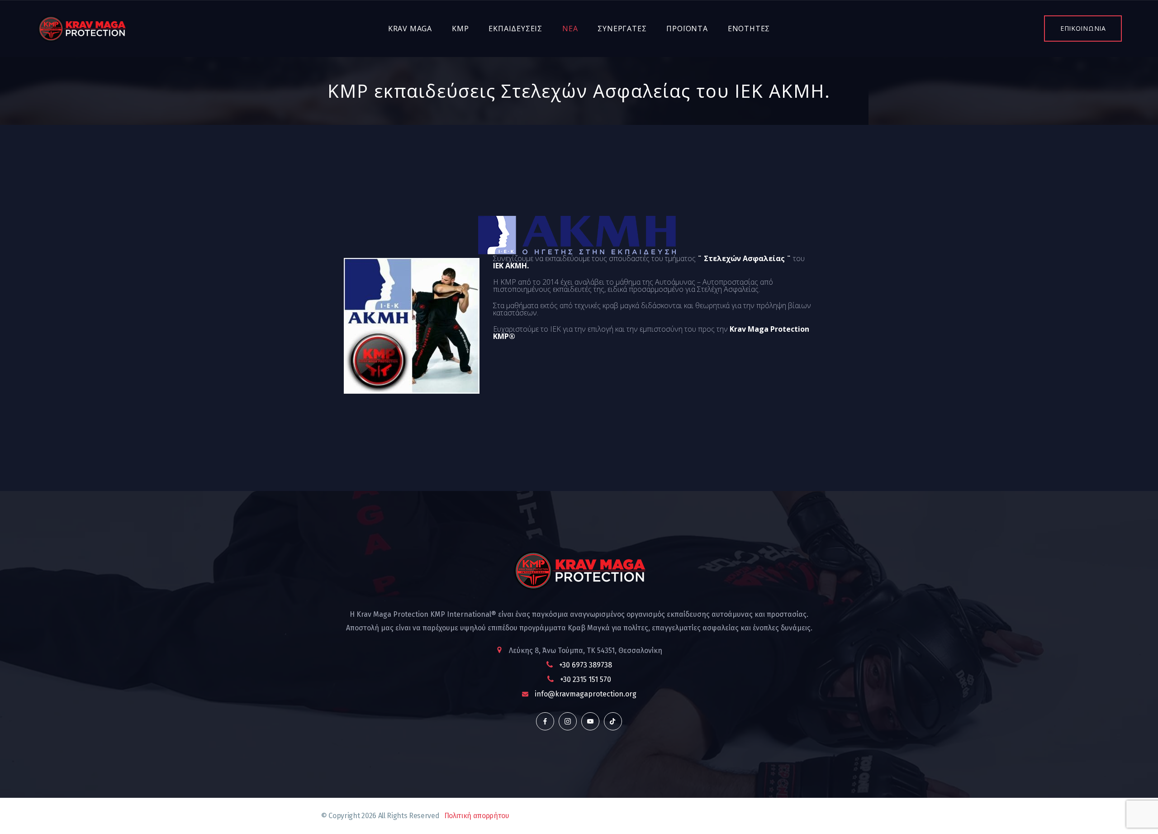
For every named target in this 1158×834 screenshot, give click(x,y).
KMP (460, 28)
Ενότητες (749, 28)
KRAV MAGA (410, 28)
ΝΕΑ (570, 28)
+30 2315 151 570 (585, 679)
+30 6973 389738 (585, 665)
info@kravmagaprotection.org (585, 694)
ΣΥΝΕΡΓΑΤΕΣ (622, 28)
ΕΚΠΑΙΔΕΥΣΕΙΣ (515, 28)
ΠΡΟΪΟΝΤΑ (686, 28)
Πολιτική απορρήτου (476, 815)
